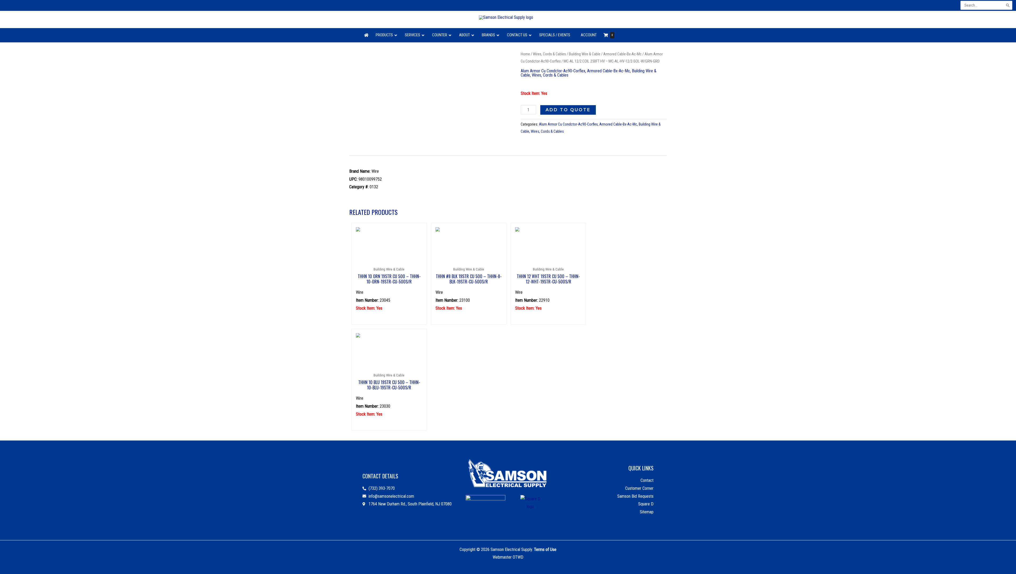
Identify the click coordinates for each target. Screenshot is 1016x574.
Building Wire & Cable (584, 54)
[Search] (1008, 5)
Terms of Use (545, 549)
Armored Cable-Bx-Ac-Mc (622, 54)
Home (525, 54)
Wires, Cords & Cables (549, 54)
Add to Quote (568, 109)
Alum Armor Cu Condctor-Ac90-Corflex (553, 70)
